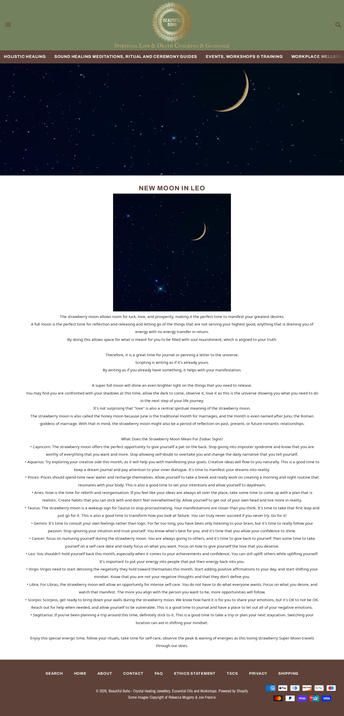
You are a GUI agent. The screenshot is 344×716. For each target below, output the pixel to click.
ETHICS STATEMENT (195, 673)
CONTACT (133, 673)
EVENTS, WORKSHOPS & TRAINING (244, 56)
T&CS (232, 673)
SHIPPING (288, 673)
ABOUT (104, 673)
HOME (80, 673)
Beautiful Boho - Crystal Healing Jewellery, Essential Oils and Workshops (163, 691)
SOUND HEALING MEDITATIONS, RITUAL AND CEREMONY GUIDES (125, 56)
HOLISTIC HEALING (25, 56)
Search (54, 673)
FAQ (159, 673)
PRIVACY (258, 673)
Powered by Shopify (233, 691)
